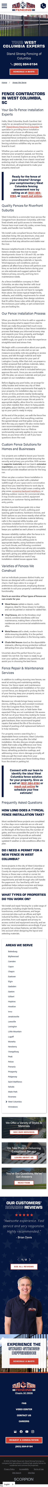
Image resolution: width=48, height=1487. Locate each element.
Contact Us (24, 1415)
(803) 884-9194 (25, 64)
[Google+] (15, 1431)
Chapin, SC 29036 (24, 1393)
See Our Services (24, 1132)
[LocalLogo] (23, 6)
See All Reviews (24, 1266)
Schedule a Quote (24, 71)
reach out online (31, 196)
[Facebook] (21, 1431)
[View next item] (30, 1259)
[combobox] (9, 1484)
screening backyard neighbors (26, 491)
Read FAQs (24, 1182)
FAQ (24, 1403)
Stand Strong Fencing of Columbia (22, 126)
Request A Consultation (24, 1440)
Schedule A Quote (24, 1361)
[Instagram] (32, 1431)
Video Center (24, 1409)
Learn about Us (24, 1157)
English (7, 1484)
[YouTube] (26, 1431)
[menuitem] (25, 951)
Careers (24, 1421)
